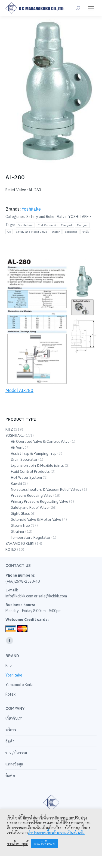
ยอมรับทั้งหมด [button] (44, 843)
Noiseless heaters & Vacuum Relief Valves (46, 489)
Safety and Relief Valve (46, 216)
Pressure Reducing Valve (31, 495)
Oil (9, 231)
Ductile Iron (25, 225)
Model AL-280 (19, 390)
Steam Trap (20, 525)
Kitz (8, 665)
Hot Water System (26, 477)
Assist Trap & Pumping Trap (34, 453)
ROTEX (10, 549)
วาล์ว (85, 231)
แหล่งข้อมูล (14, 764)
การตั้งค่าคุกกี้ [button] (17, 843)
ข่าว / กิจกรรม (16, 752)
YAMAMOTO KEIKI (19, 543)
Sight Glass (20, 513)
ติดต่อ (10, 775)
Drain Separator (24, 459)
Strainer (17, 531)
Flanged (82, 225)
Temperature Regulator (31, 537)
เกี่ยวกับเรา (14, 718)
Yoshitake (31, 209)
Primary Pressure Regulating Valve (39, 501)
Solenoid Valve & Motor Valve (36, 519)
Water (56, 231)
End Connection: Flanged (55, 225)
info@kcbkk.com (19, 596)
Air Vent (17, 447)
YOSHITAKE (78, 216)
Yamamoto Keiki (19, 684)
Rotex (10, 694)
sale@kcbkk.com (52, 596)
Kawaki (16, 483)
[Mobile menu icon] (91, 8)
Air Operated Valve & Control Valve (40, 441)
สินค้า (9, 741)
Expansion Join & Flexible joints (37, 465)
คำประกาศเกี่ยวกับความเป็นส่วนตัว (56, 832)
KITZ (9, 429)
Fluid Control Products (30, 471)
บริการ (10, 729)
